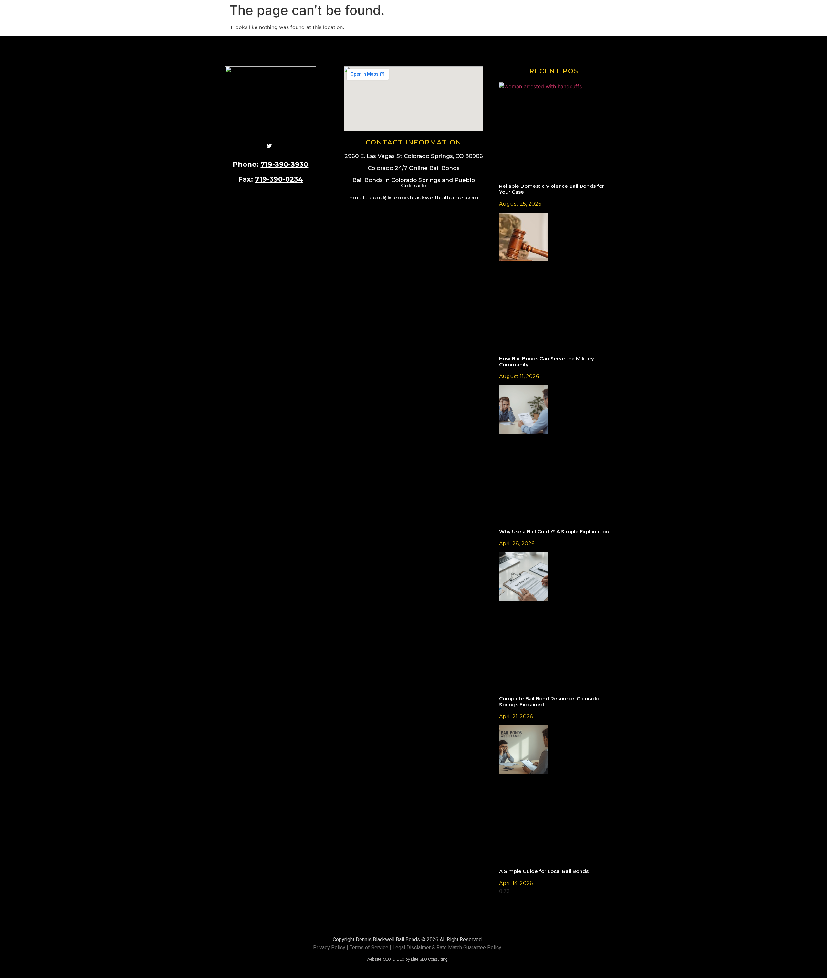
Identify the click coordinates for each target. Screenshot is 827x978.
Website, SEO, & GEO (385, 959)
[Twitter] (269, 145)
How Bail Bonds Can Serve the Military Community (546, 361)
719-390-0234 (279, 179)
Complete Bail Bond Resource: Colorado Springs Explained (549, 701)
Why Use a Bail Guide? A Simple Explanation (554, 531)
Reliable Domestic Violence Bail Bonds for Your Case (551, 189)
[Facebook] (252, 145)
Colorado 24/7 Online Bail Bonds (414, 168)
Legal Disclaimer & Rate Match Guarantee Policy (447, 947)
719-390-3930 (284, 164)
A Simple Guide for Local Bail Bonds (544, 871)
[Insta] (285, 145)
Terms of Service (369, 947)
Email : (413, 197)
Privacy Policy (329, 947)
